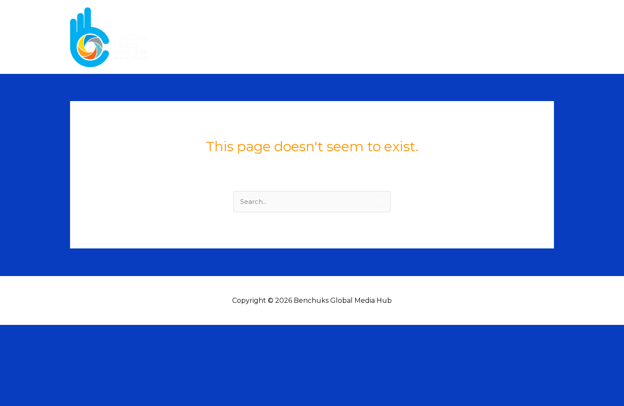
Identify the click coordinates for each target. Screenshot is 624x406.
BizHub (534, 37)
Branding (492, 37)
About (444, 37)
